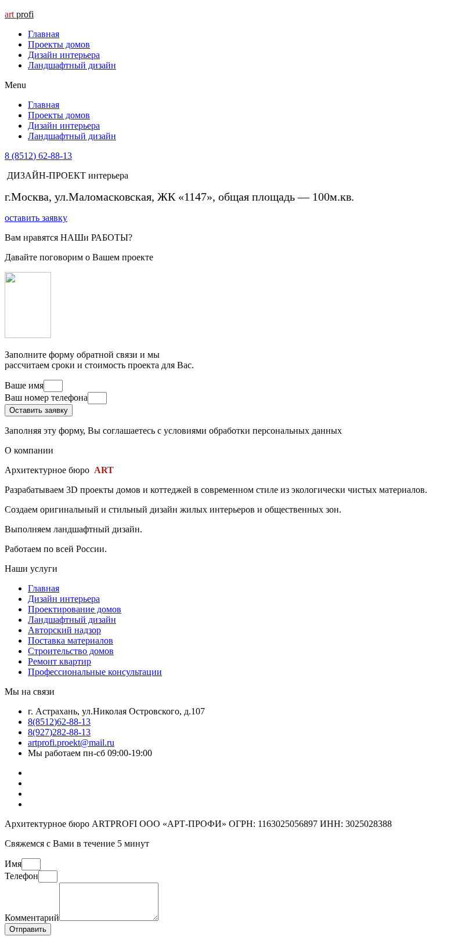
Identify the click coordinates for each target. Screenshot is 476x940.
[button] (238, 85)
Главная (43, 34)
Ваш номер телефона (46, 397)
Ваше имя (24, 385)
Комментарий (32, 918)
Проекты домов (59, 44)
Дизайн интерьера (64, 55)
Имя (13, 864)
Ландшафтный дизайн (72, 65)
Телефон (21, 876)
